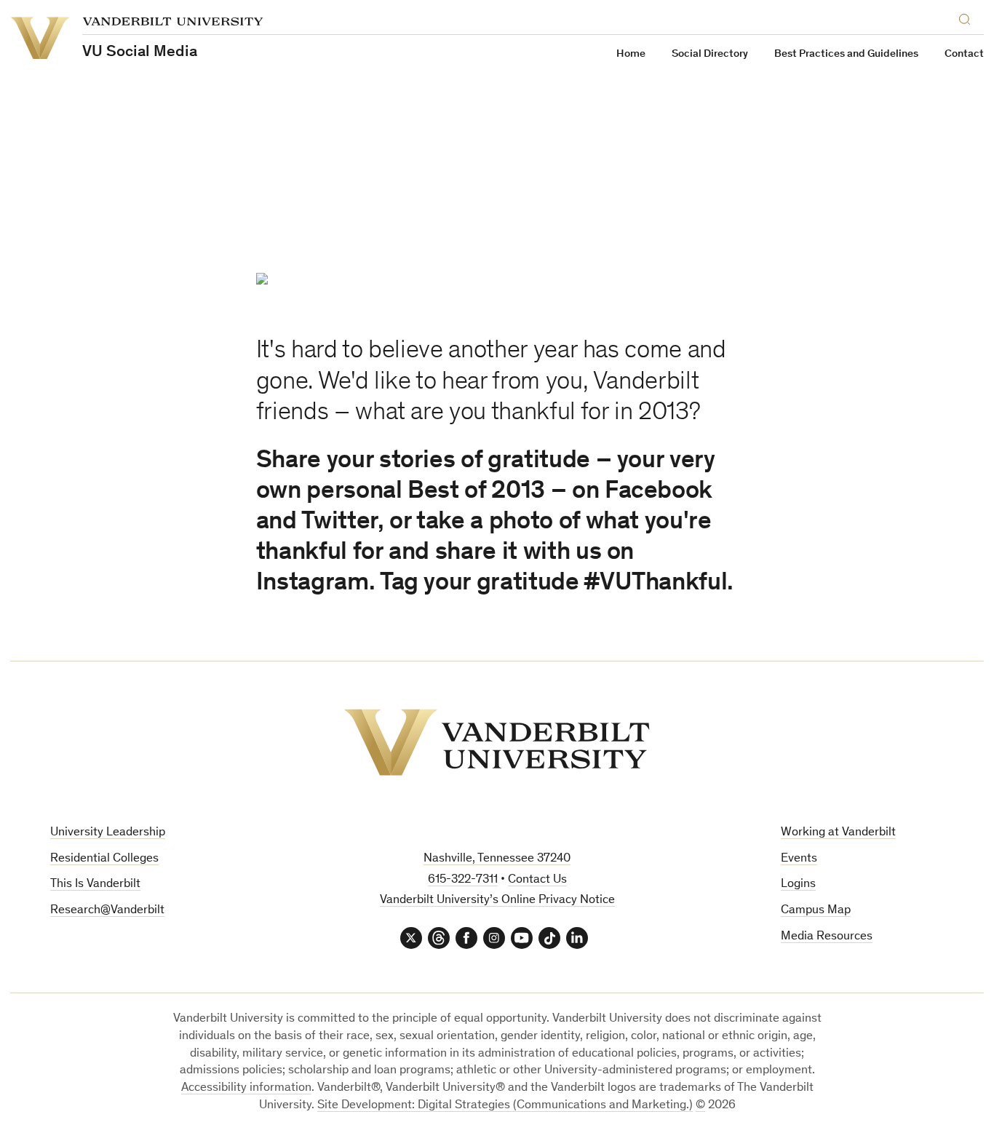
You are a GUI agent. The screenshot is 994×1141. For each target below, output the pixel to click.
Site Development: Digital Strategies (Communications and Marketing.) (505, 1106)
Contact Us (537, 880)
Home (630, 54)
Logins (798, 884)
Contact (964, 54)
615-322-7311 (463, 880)
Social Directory (710, 54)
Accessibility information (246, 1088)
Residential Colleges (104, 859)
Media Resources (826, 937)
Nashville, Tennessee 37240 (497, 859)
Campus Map (816, 911)
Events (799, 859)
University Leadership (107, 833)
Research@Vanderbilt (107, 911)
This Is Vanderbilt (95, 884)
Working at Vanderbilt (838, 833)
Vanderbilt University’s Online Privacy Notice (497, 900)
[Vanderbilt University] (497, 742)
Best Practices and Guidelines (846, 54)
